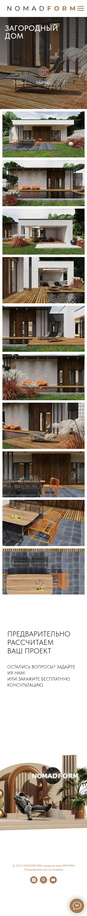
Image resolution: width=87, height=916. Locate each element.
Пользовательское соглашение (43, 869)
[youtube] (53, 882)
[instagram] (33, 882)
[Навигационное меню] (80, 8)
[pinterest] (43, 882)
